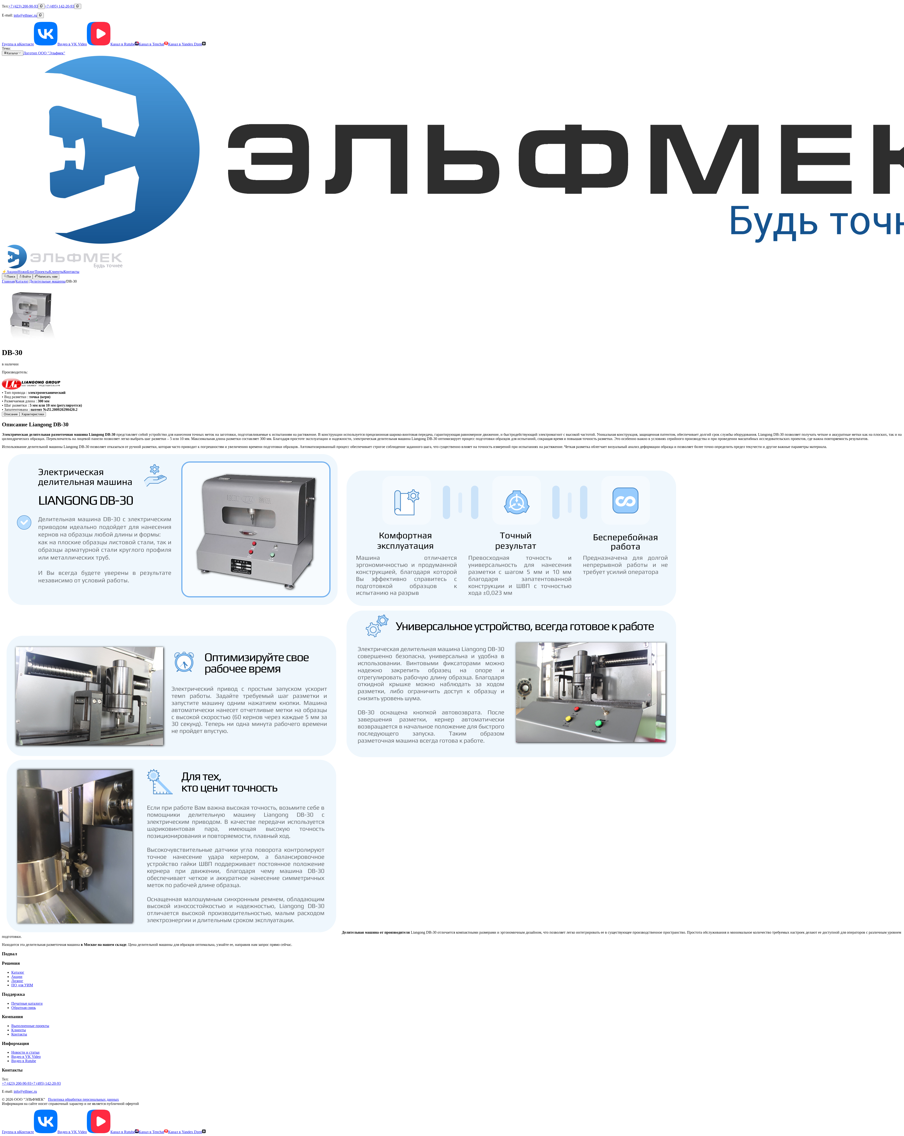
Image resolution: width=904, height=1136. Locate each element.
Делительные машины (47, 281)
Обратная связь (23, 1008)
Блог (31, 272)
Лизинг (17, 981)
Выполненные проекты (30, 1026)
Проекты (42, 272)
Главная (8, 281)
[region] (452, 313)
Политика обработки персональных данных (83, 1099)
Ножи (22, 272)
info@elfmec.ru (25, 15)
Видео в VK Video (26, 1057)
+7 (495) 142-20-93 (59, 6)
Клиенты (56, 272)
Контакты (71, 272)
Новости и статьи (25, 1052)
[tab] (11, 414)
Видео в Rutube (23, 1061)
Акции (16, 977)
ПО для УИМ (22, 985)
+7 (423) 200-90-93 (23, 6)
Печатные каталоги (27, 1003)
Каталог (22, 281)
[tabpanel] (452, 684)
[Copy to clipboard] (41, 6)
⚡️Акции (10, 272)
